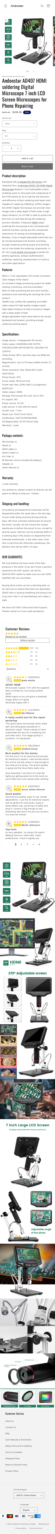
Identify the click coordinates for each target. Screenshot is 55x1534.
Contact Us (10, 1427)
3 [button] (27, 844)
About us (9, 1421)
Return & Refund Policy (16, 1465)
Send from (6, 118)
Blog (7, 1433)
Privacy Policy (11, 1471)
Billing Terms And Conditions (18, 1446)
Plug (4, 131)
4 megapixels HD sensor (29, 182)
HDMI (35, 222)
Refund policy (44, 1524)
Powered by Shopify (28, 1524)
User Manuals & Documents (18, 1440)
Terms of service (36, 1528)
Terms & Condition (14, 1452)
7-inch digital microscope (23, 252)
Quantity (6, 143)
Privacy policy (21, 1528)
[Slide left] (21, 71)
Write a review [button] (27, 640)
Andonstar (16, 1524)
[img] (21, 677)
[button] (6, 6)
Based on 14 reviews (16, 636)
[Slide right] (33, 71)
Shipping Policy (12, 1458)
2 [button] (21, 844)
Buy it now (27, 166)
